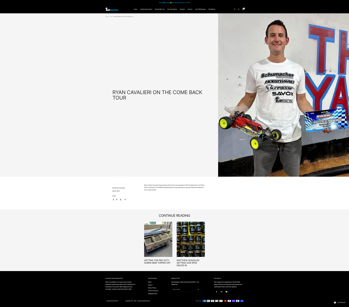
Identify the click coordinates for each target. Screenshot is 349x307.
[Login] (238, 9)
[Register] (198, 289)
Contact (190, 9)
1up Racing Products (146, 9)
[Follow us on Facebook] (216, 291)
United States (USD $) (112, 301)
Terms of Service (153, 290)
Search (150, 285)
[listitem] (113, 199)
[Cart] (243, 9)
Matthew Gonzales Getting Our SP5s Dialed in (188, 263)
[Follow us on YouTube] (226, 291)
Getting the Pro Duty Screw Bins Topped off (157, 261)
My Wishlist (211, 9)
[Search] (235, 9)
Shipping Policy (152, 293)
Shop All (182, 9)
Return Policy (152, 288)
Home (135, 9)
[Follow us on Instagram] (221, 291)
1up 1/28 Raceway (200, 9)
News (111, 16)
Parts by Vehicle (172, 9)
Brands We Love (160, 9)
